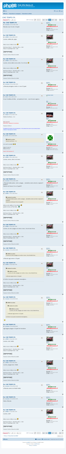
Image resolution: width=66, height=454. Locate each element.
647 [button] (53, 20)
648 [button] (56, 20)
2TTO (47, 141)
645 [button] (47, 20)
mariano (48, 22)
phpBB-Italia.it (37, 443)
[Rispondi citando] (42, 23)
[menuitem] (5, 11)
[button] (35, 20)
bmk (47, 101)
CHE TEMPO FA (8, 17)
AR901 (7, 37)
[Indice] (10, 5)
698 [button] (60, 20)
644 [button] (43, 20)
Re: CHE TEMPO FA (10, 23)
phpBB (28, 442)
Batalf (47, 118)
